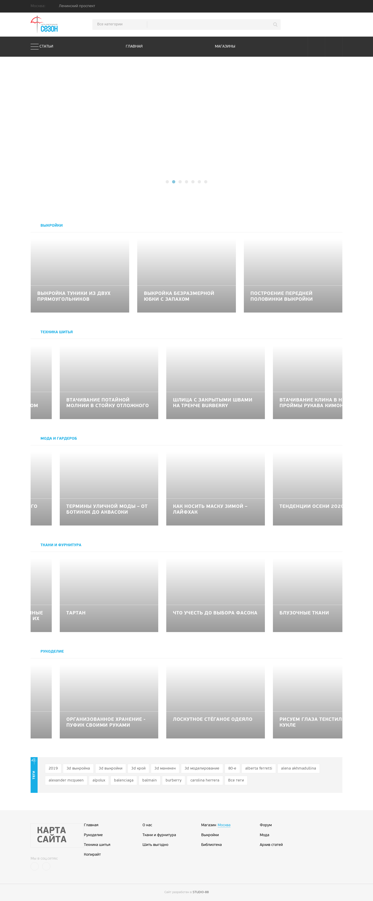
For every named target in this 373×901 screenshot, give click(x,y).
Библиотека (211, 845)
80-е (232, 768)
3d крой (138, 768)
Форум (266, 825)
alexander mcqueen (66, 780)
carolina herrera (204, 780)
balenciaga (123, 780)
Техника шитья (97, 845)
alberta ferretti (258, 768)
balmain (149, 780)
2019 (53, 768)
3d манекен (165, 768)
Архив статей (271, 845)
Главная (134, 46)
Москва (224, 825)
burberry (174, 780)
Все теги (236, 780)
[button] (167, 181)
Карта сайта (52, 835)
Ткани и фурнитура (159, 835)
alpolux (99, 780)
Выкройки (210, 835)
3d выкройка (78, 768)
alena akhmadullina (298, 768)
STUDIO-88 (201, 892)
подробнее (187, 134)
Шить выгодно (155, 845)
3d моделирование (202, 768)
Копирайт (92, 855)
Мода (264, 835)
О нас (147, 825)
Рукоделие (93, 835)
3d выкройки (110, 768)
